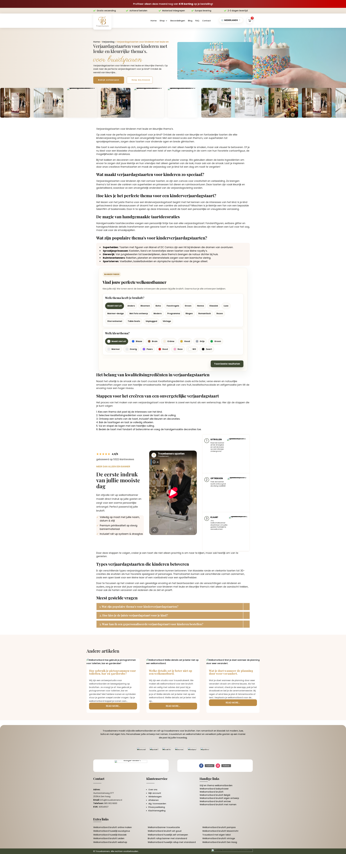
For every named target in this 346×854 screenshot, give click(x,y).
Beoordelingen (177, 20)
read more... (113, 706)
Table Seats (134, 321)
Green (188, 305)
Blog (190, 20)
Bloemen (145, 305)
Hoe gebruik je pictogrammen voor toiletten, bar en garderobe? (112, 672)
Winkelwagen (155, 796)
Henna (200, 305)
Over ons (152, 789)
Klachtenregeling (156, 810)
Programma (173, 313)
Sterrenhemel (114, 321)
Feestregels (173, 305)
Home (154, 20)
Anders (131, 305)
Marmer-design (115, 313)
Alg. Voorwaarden (157, 803)
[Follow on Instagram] (218, 766)
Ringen (189, 313)
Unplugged (151, 321)
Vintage (167, 321)
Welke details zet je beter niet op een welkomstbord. (170, 672)
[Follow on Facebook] (201, 766)
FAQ (197, 20)
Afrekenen (153, 800)
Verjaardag (108, 41)
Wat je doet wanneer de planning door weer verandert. (231, 672)
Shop (162, 20)
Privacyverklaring (156, 807)
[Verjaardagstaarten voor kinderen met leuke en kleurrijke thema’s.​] (215, 61)
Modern (158, 313)
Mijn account (154, 793)
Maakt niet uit (114, 305)
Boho (158, 305)
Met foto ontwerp (138, 313)
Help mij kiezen (141, 80)
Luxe (226, 305)
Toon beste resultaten (227, 363)
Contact (206, 20)
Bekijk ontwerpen (108, 80)
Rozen (220, 313)
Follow (209, 765)
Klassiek (213, 305)
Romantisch (204, 313)
